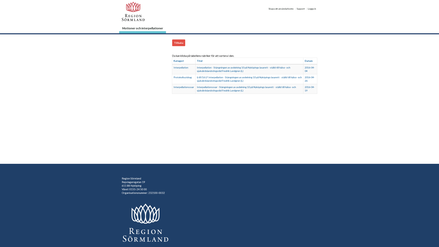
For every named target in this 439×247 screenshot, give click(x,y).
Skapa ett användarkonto (281, 9)
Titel (200, 60)
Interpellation (181, 67)
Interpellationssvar (184, 87)
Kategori (179, 60)
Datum (309, 60)
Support (301, 9)
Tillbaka (178, 42)
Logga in (312, 9)
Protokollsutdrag (183, 77)
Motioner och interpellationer (142, 28)
